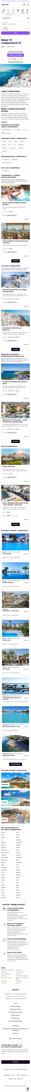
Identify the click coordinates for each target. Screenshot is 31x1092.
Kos (15, 144)
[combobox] (14, 19)
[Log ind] (24, 4)
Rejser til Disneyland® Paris (22, 975)
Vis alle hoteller (15, 764)
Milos (17, 880)
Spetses (18, 897)
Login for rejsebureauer (15, 1021)
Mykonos (18, 852)
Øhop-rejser (19, 974)
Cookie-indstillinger (17, 1038)
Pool (26, 129)
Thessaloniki (19, 857)
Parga (17, 882)
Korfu (9, 144)
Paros (17, 867)
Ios (2, 882)
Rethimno (4, 151)
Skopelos (3, 887)
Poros (17, 885)
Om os (15, 1003)
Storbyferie (3, 975)
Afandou (18, 870)
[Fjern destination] (28, 18)
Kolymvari (3, 862)
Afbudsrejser (4, 972)
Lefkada (18, 877)
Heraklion (18, 872)
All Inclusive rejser (20, 972)
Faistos (2, 865)
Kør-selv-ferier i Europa (6, 977)
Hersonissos (4, 849)
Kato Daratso (19, 862)
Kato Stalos (3, 854)
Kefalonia (18, 875)
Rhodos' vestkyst (5, 852)
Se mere (15, 260)
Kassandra (3, 847)
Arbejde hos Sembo (15, 1009)
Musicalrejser (19, 981)
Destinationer (15, 1018)
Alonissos (3, 897)
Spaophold (18, 983)
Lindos (17, 865)
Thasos (3, 880)
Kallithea (18, 847)
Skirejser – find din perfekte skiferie (22, 978)
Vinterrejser (18, 970)
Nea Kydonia (12, 148)
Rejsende (4, 27)
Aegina (17, 890)
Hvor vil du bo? (6, 17)
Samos (2, 875)
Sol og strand (5, 159)
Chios (17, 887)
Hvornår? (4, 22)
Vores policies (15, 1015)
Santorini (4, 148)
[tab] (3, 12)
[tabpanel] (15, 25)
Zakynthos (21, 144)
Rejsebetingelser (15, 1006)
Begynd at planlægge (15, 55)
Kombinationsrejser (5, 974)
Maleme (3, 877)
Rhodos (4, 141)
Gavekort (15, 1033)
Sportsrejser (4, 981)
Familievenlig (7, 129)
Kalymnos (18, 892)
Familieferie (14, 159)
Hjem (3, 46)
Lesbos (2, 885)
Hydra (2, 890)
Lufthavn (10, 59)
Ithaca (2, 892)
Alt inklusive (7, 133)
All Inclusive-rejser (7, 162)
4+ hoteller (17, 129)
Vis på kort (6, 170)
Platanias (20, 148)
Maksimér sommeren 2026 (7, 970)
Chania (3, 895)
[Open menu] (28, 4)
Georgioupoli (4, 860)
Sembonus (15, 1025)
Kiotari (17, 860)
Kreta (10, 141)
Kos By (17, 849)
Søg (15, 32)
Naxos (2, 872)
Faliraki (4, 144)
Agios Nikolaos (4, 857)
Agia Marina (4, 870)
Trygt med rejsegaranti (15, 1012)
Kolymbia (18, 854)
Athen (15, 141)
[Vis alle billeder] (27, 84)
